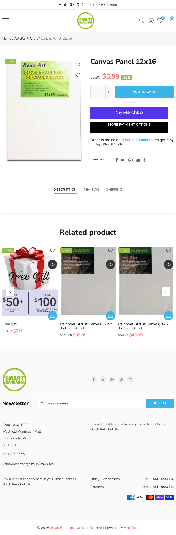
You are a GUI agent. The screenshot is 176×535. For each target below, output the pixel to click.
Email (138, 160)
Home (6, 38)
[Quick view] (52, 264)
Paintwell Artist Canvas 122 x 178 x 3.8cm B (86, 326)
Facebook (116, 160)
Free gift (9, 324)
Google (130, 160)
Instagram (130, 379)
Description (65, 189)
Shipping (114, 189)
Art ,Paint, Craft (26, 38)
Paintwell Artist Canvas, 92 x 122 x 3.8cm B (143, 326)
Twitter (123, 160)
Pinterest (144, 160)
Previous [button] (10, 291)
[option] (44, 110)
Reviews (91, 189)
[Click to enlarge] (77, 64)
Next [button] (166, 291)
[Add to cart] (52, 315)
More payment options (129, 124)
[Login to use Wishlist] (77, 75)
